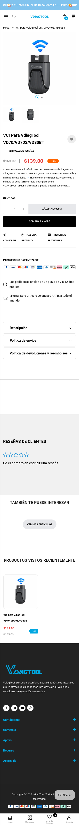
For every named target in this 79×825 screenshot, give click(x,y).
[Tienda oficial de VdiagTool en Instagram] (14, 708)
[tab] (37, 97)
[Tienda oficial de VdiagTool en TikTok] (30, 708)
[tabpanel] (39, 68)
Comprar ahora (39, 221)
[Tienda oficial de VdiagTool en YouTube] (22, 708)
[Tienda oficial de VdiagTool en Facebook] (6, 708)
